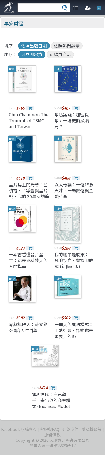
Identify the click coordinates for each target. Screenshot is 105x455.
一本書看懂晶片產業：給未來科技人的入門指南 (28, 260)
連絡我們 (70, 429)
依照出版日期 (34, 45)
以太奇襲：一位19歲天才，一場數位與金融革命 (74, 190)
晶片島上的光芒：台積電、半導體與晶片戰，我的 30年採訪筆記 (29, 193)
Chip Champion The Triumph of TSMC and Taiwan (28, 120)
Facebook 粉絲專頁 (19, 429)
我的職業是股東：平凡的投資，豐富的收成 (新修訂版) (73, 260)
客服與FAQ (50, 429)
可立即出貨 (32, 54)
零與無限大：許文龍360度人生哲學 (28, 327)
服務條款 (52, 434)
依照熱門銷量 (67, 45)
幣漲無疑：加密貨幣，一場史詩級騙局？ (71, 120)
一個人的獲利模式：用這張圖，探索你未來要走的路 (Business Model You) (73, 336)
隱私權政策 (92, 429)
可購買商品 (60, 54)
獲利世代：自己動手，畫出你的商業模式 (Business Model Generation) (51, 403)
